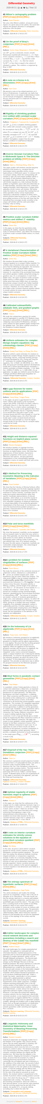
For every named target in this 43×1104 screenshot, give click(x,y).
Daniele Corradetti (15, 1037)
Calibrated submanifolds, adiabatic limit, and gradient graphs (21, 306)
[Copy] (12, 17)
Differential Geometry (18, 31)
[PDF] (6, 17)
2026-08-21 (11, 8)
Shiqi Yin (31, 165)
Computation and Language (20, 1091)
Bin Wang (12, 846)
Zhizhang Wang (21, 165)
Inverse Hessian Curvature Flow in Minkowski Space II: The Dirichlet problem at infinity (21, 156)
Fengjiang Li (14, 122)
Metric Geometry (33, 31)
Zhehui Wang (33, 50)
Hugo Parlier (25, 890)
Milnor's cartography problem (21, 14)
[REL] (26, 17)
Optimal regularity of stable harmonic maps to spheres (19, 793)
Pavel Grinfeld (14, 484)
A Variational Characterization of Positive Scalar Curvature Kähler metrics (21, 253)
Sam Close (13, 89)
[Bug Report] (35, 1098)
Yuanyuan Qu (23, 122)
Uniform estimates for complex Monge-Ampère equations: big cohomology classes (20, 343)
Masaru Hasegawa (15, 445)
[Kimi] (20, 17)
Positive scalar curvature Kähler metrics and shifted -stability (21, 218)
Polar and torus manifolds (20, 523)
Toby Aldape (13, 684)
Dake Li (12, 165)
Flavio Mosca (13, 568)
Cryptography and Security (12, 1093)
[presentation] (9, 53)
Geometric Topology (17, 921)
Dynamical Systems (26, 922)
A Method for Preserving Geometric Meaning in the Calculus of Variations (21, 476)
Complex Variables (33, 378)
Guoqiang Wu (34, 122)
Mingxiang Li (23, 50)
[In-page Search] (14, 1098)
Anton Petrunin (14, 20)
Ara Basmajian (15, 890)
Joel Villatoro (23, 635)
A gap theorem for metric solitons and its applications (17, 390)
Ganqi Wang (14, 397)
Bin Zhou (34, 351)
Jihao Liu (12, 758)
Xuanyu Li (12, 800)
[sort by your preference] (24, 8)
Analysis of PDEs (16, 822)
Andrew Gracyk (14, 947)
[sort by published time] (19, 8)
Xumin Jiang (14, 50)
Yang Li (11, 314)
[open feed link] (27, 8)
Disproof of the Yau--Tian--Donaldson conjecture (18, 751)
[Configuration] (28, 1098)
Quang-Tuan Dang (16, 351)
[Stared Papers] (21, 1098)
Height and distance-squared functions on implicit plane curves (20, 437)
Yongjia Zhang (24, 397)
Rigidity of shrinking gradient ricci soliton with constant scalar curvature (19, 116)
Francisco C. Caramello (18, 530)
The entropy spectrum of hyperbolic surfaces (17, 883)
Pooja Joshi (14, 635)
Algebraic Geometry (10, 240)
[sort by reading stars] (21, 8)
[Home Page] (7, 1098)
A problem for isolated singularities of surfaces (16, 561)
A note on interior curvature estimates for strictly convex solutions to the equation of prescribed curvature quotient (19, 836)
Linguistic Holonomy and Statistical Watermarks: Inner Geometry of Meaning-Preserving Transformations (20, 1027)
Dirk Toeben (31, 530)
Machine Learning (17, 1011)
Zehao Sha (12, 225)
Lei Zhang (26, 351)
